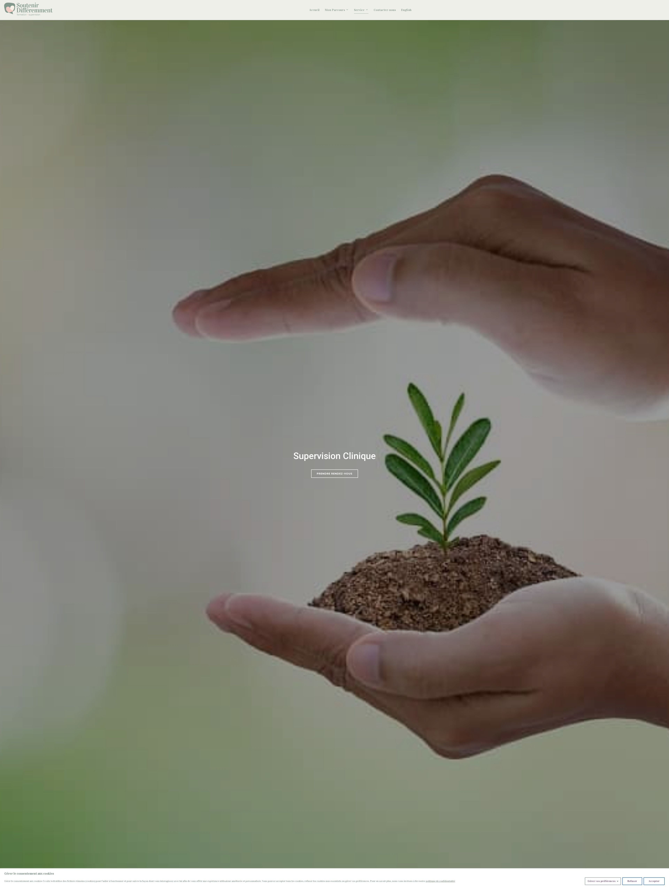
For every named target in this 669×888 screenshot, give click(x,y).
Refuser (632, 881)
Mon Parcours (335, 10)
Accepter (654, 881)
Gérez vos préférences (602, 881)
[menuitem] (406, 10)
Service (359, 10)
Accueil (314, 10)
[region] (334, 878)
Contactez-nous (385, 10)
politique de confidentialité (440, 881)
